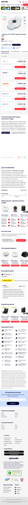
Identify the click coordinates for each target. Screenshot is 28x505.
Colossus (17, 196)
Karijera (5, 445)
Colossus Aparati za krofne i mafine (14, 13)
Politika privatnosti (18, 439)
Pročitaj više (4, 190)
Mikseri (2, 413)
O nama (6, 435)
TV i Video (17, 4)
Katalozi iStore (6, 492)
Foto (13, 4)
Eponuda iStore (6, 488)
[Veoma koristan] (25, 157)
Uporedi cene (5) (5, 51)
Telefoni (8, 4)
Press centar (17, 443)
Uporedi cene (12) (5, 321)
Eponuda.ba (19, 502)
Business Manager (14, 454)
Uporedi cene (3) (6, 265)
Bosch (2, 425)
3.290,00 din (22, 104)
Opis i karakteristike (15, 51)
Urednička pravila (18, 441)
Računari (3, 4)
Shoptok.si (11, 502)
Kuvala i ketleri (4, 416)
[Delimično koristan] (22, 157)
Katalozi (25, 4)
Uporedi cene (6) (15, 321)
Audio (22, 4)
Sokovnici (3, 415)
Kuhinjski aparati (7, 12)
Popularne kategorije (8, 411)
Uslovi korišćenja (7, 439)
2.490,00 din (21, 62)
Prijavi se (13, 403)
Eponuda (2, 12)
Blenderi (16, 413)
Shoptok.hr (15, 502)
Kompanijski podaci (7, 441)
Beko (16, 425)
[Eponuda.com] (7, 2)
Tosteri (16, 415)
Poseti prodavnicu (20, 67)
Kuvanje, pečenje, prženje (15, 12)
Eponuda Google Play (7, 487)
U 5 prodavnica (16, 44)
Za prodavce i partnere (8, 443)
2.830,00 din (21, 94)
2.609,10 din (22, 73)
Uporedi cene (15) (15, 265)
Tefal (16, 428)
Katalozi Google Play (7, 490)
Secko (16, 416)
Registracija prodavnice (14, 451)
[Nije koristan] (19, 157)
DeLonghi (3, 428)
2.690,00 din (22, 84)
